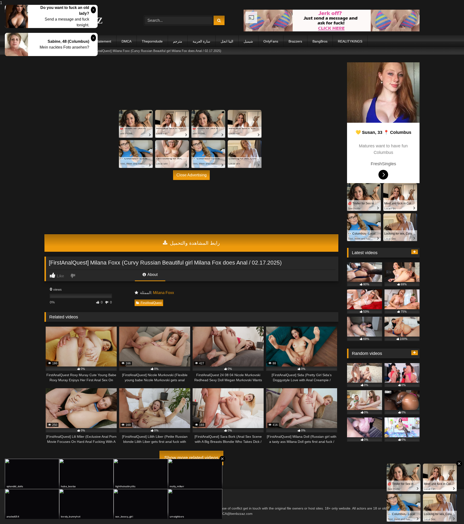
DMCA (126, 41)
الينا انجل (227, 41)
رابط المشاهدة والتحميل (194, 243)
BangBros (319, 41)
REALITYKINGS (350, 41)
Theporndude (152, 41)
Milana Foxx (163, 293)
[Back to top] (449, 510)
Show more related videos (191, 457)
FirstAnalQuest (151, 303)
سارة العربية (201, 41)
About (152, 275)
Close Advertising (191, 175)
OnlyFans (270, 41)
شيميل (248, 41)
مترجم (177, 41)
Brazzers (295, 41)
